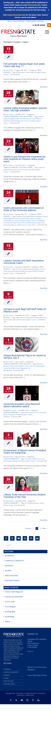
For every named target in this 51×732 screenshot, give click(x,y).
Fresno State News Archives (37, 675)
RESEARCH (9, 565)
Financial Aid (24, 218)
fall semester (20, 72)
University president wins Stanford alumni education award (22, 405)
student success (22, 225)
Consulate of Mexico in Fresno (34, 459)
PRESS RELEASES (25, 364)
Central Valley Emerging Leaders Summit (23, 118)
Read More (43, 87)
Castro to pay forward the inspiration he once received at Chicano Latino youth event (24, 159)
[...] (28, 82)
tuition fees (31, 225)
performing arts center (11, 221)
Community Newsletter (14, 597)
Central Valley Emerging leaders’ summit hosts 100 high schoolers (25, 109)
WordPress (20, 695)
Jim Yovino (24, 121)
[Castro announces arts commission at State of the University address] (27, 197)
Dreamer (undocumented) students (27, 269)
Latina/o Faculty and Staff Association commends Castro (24, 261)
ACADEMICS (9, 556)
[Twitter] (12, 538)
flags (17, 318)
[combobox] (25, 545)
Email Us (30, 651)
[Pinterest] (31, 538)
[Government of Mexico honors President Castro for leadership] (27, 439)
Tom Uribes (9, 70)
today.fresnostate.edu (31, 5)
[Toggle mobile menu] (47, 32)
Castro (37, 412)
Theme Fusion (29, 695)
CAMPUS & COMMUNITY (14, 560)
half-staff (16, 320)
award (32, 412)
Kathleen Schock (11, 410)
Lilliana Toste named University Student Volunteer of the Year (25, 495)
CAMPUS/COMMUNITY (11, 117)
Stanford (6, 417)
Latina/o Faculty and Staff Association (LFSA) (22, 271)
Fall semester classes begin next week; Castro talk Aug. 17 (24, 65)
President (11, 415)
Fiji (25, 503)
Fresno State (30, 72)
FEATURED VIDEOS (12, 580)
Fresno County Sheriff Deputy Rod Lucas (33, 318)
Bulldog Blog (10, 611)
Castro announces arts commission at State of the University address (24, 209)
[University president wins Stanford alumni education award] (27, 393)
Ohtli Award (7, 461)
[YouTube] (18, 538)
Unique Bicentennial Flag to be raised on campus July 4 (25, 356)
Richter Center (8, 505)
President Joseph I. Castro (27, 221)
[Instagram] (25, 538)
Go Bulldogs (9, 616)
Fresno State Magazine (14, 592)
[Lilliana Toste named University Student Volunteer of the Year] (27, 483)
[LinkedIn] (37, 538)
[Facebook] (6, 538)
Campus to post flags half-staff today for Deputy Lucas (25, 310)
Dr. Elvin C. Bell (27, 366)
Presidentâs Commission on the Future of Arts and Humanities (24, 222)
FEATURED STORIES (25, 117)
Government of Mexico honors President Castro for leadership (25, 451)
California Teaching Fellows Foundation (29, 216)
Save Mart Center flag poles (18, 368)
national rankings (35, 218)
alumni (27, 412)
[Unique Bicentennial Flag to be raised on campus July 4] (27, 344)
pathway (15, 461)
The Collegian (10, 606)
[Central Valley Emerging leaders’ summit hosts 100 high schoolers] (27, 97)
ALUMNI (8, 570)
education (43, 412)
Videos (7, 621)
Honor (6, 415)
